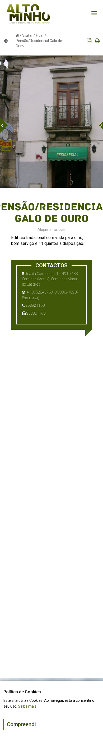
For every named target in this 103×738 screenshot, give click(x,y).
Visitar (27, 35)
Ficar (40, 35)
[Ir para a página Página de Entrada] (17, 35)
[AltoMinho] (28, 6)
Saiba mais (27, 706)
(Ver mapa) (30, 297)
